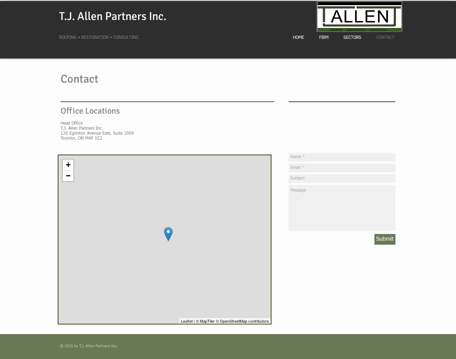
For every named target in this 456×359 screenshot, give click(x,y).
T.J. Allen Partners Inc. (112, 16)
